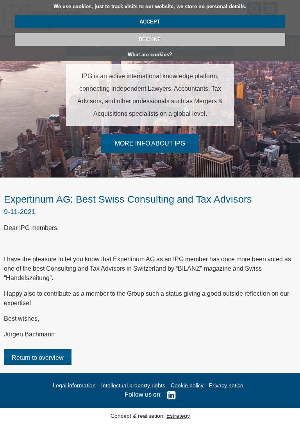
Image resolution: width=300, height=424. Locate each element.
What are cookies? (150, 54)
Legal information (74, 385)
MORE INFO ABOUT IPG (150, 143)
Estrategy (178, 416)
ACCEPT (149, 22)
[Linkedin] (169, 394)
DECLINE (150, 39)
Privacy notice (226, 385)
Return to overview (38, 357)
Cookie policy (187, 385)
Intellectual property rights (133, 385)
